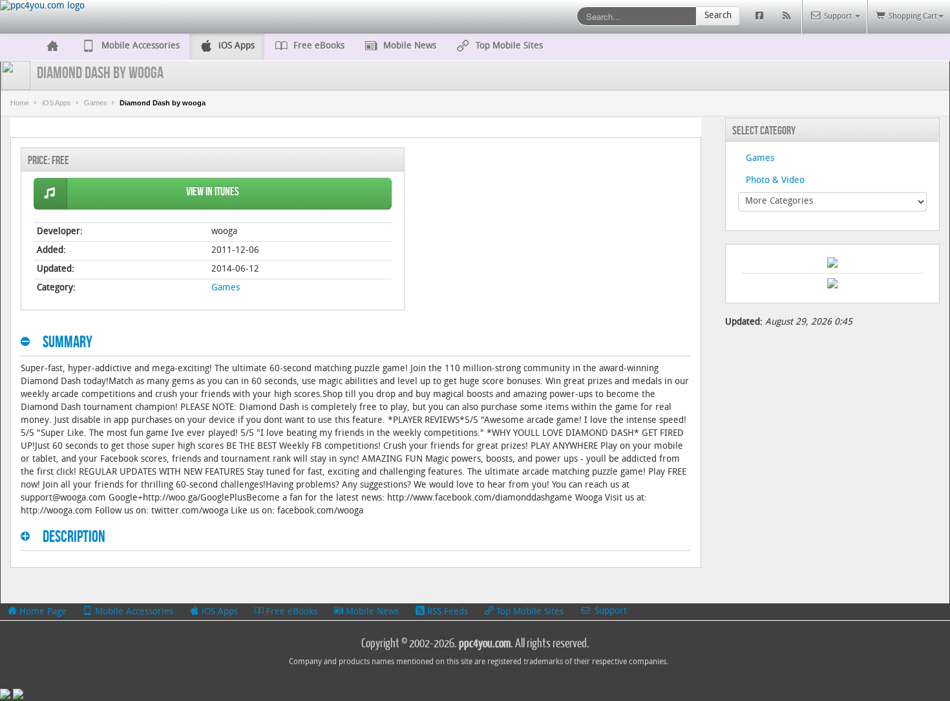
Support (609, 611)
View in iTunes (212, 192)
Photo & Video (775, 181)
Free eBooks (290, 612)
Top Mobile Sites (529, 612)
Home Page (42, 612)
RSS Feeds (446, 612)
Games (95, 103)
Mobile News (371, 612)
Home (19, 103)
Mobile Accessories (132, 612)
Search (718, 16)
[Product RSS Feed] (788, 16)
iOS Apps (56, 103)
